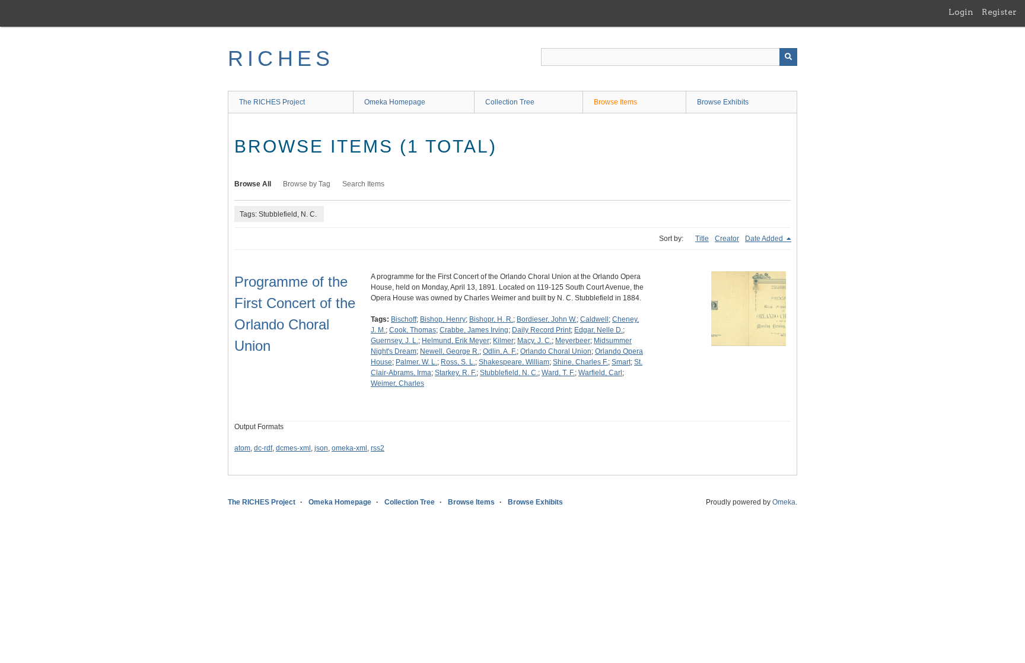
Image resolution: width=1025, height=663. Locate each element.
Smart (621, 362)
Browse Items (615, 102)
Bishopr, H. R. (491, 319)
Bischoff (403, 319)
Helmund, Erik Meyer (455, 341)
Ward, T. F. (558, 373)
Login (960, 12)
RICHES (281, 58)
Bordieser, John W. (547, 319)
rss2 (377, 448)
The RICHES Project (272, 102)
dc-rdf (263, 448)
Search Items (363, 184)
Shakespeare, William (514, 362)
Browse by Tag (306, 184)
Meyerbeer (572, 341)
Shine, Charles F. (580, 362)
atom (242, 448)
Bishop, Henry (443, 319)
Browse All (252, 184)
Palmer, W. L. (416, 362)
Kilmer (503, 341)
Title (702, 238)
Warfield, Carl (600, 373)
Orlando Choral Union (555, 351)
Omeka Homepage (394, 102)
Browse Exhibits (723, 102)
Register (999, 12)
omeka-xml (349, 448)
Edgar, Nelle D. (598, 330)
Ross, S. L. (458, 362)
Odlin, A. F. (500, 351)
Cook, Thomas (412, 330)
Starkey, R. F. (455, 373)
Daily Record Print (541, 330)
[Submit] (788, 57)
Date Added (765, 238)
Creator (727, 238)
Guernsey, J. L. (394, 341)
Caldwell (594, 319)
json (321, 448)
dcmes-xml (293, 448)
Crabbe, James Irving (474, 330)
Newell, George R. (449, 351)
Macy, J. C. (534, 341)
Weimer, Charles (397, 383)
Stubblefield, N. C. (509, 373)
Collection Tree (509, 102)
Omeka (783, 502)
